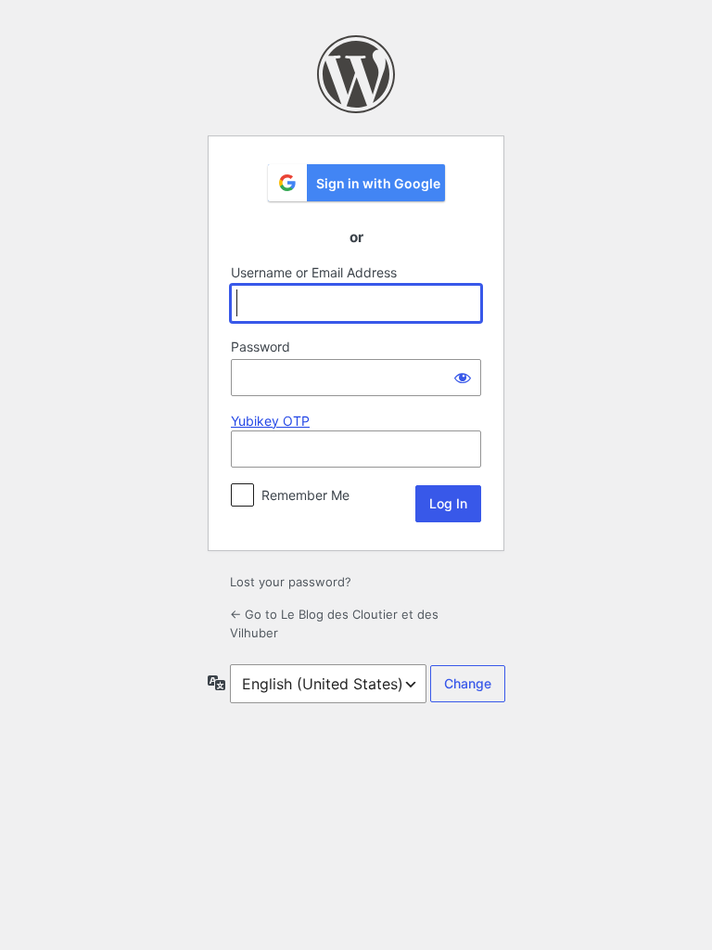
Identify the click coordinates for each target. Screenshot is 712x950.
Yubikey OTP (270, 421)
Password (260, 346)
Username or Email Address (314, 272)
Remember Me (305, 495)
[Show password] (462, 377)
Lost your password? (290, 581)
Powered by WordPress (356, 74)
